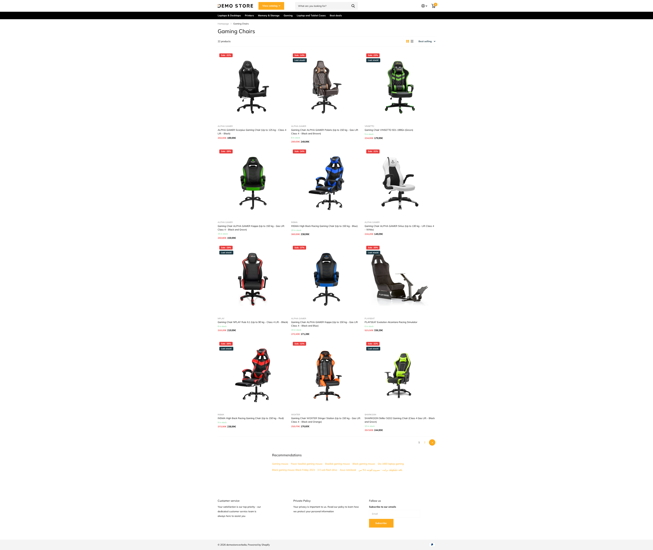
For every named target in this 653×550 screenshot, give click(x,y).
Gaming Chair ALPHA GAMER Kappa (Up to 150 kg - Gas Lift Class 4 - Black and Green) (251, 227)
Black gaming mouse (364, 463)
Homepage (223, 23)
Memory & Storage (269, 15)
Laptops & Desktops (229, 15)
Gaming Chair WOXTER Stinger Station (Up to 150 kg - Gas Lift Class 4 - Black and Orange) (325, 420)
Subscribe (381, 523)
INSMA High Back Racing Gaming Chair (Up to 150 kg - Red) (251, 418)
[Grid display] (407, 41)
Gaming (288, 15)
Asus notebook (348, 469)
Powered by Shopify (259, 544)
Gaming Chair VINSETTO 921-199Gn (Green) (389, 129)
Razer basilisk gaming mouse (307, 463)
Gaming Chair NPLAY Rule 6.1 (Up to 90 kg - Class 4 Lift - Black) (253, 322)
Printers (249, 15)
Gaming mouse (280, 463)
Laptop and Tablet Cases (311, 15)
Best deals (336, 15)
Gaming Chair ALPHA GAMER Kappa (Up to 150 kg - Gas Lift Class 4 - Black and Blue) (324, 324)
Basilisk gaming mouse (337, 463)
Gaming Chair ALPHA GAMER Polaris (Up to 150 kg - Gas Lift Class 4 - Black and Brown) (324, 131)
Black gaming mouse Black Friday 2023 (293, 469)
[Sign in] (424, 6)
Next (432, 442)
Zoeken (353, 6)
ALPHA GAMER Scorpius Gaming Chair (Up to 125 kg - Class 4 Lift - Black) (252, 131)
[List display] (412, 41)
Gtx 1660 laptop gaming (391, 463)
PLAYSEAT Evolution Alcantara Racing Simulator (391, 322)
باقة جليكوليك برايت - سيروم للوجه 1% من (380, 469)
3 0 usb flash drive (327, 469)
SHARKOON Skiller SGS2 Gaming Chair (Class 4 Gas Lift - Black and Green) (400, 420)
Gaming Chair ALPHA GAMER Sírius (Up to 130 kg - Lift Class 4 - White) (399, 227)
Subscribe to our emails (382, 506)
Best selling (425, 41)
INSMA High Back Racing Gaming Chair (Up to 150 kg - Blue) (324, 226)
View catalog (270, 5)
